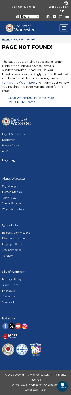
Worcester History (13, 209)
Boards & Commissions (16, 232)
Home (6, 39)
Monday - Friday (11, 279)
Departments (23, 7)
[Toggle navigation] (64, 27)
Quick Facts (9, 197)
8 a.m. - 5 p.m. (10, 285)
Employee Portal (12, 244)
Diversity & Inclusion (14, 238)
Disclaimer (8, 139)
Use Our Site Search (21, 102)
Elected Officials (12, 192)
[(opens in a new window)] (53, 16)
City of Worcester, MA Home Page (31, 98)
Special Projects (11, 203)
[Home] (23, 27)
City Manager (10, 186)
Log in (6, 160)
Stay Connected (12, 250)
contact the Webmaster (18, 82)
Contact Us (9, 296)
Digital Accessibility (13, 134)
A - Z (5, 151)
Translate (7, 255)
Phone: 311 (8, 290)
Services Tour (10, 302)
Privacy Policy (10, 145)
